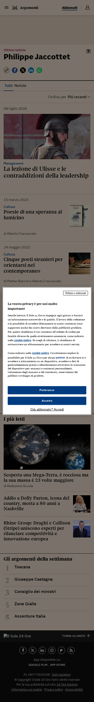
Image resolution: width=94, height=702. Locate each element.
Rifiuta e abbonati (75, 293)
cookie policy (22, 339)
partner (60, 357)
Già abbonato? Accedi (47, 409)
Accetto (47, 400)
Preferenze (47, 390)
